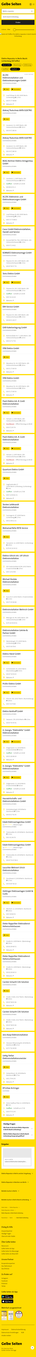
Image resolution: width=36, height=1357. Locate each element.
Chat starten (16, 89)
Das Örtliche (5, 1269)
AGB (22, 1332)
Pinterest (4, 1284)
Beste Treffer (7, 65)
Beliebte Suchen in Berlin (9, 1191)
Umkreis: (5, 29)
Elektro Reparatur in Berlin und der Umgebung (16, 1173)
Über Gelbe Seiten (8, 1242)
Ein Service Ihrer (8, 1349)
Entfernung (27, 65)
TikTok (3, 1286)
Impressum (5, 1329)
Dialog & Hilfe (7, 1227)
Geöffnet (5, 69)
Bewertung (17, 65)
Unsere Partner (7, 1259)
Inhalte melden (6, 1335)
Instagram (4, 1278)
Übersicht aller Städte (8, 1236)
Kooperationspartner (8, 1263)
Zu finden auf (6, 1274)
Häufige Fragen (6, 1234)
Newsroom (5, 1246)
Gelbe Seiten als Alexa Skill (9, 1254)
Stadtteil (14, 69)
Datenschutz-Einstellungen (10, 1332)
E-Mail (7, 89)
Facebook (4, 1281)
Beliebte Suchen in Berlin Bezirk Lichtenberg (15, 1200)
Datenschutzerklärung (18, 1329)
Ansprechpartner (6, 1231)
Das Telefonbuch (6, 1266)
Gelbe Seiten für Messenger (10, 1251)
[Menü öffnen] (34, 4)
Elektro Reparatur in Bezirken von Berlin (13, 1182)
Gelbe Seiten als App (7, 1248)
